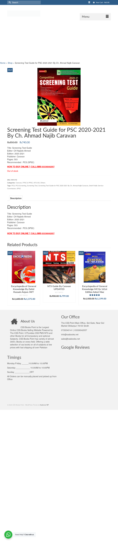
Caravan (19, 182)
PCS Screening (21, 185)
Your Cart (102, 2)
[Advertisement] (59, 40)
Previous (9, 278)
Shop (10, 62)
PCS (13, 185)
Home (2, 62)
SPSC (19, 188)
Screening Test (32, 185)
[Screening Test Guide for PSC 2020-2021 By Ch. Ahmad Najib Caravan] (59, 96)
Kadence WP (44, 405)
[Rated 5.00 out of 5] (94, 295)
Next (108, 278)
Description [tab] (16, 198)
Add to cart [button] (23, 303)
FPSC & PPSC (28, 182)
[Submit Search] (9, 2)
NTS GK (37, 182)
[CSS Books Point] (59, 13)
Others (42, 182)
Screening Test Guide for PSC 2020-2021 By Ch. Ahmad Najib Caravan (63, 185)
